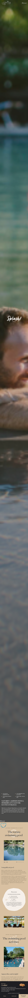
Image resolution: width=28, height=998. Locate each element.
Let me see (14, 996)
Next (7, 862)
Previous (4, 862)
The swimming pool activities (20, 794)
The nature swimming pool (6, 794)
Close (4, 996)
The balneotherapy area (7, 797)
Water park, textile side (20, 797)
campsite (16, 979)
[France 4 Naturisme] (24, 3)
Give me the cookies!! (23, 996)
